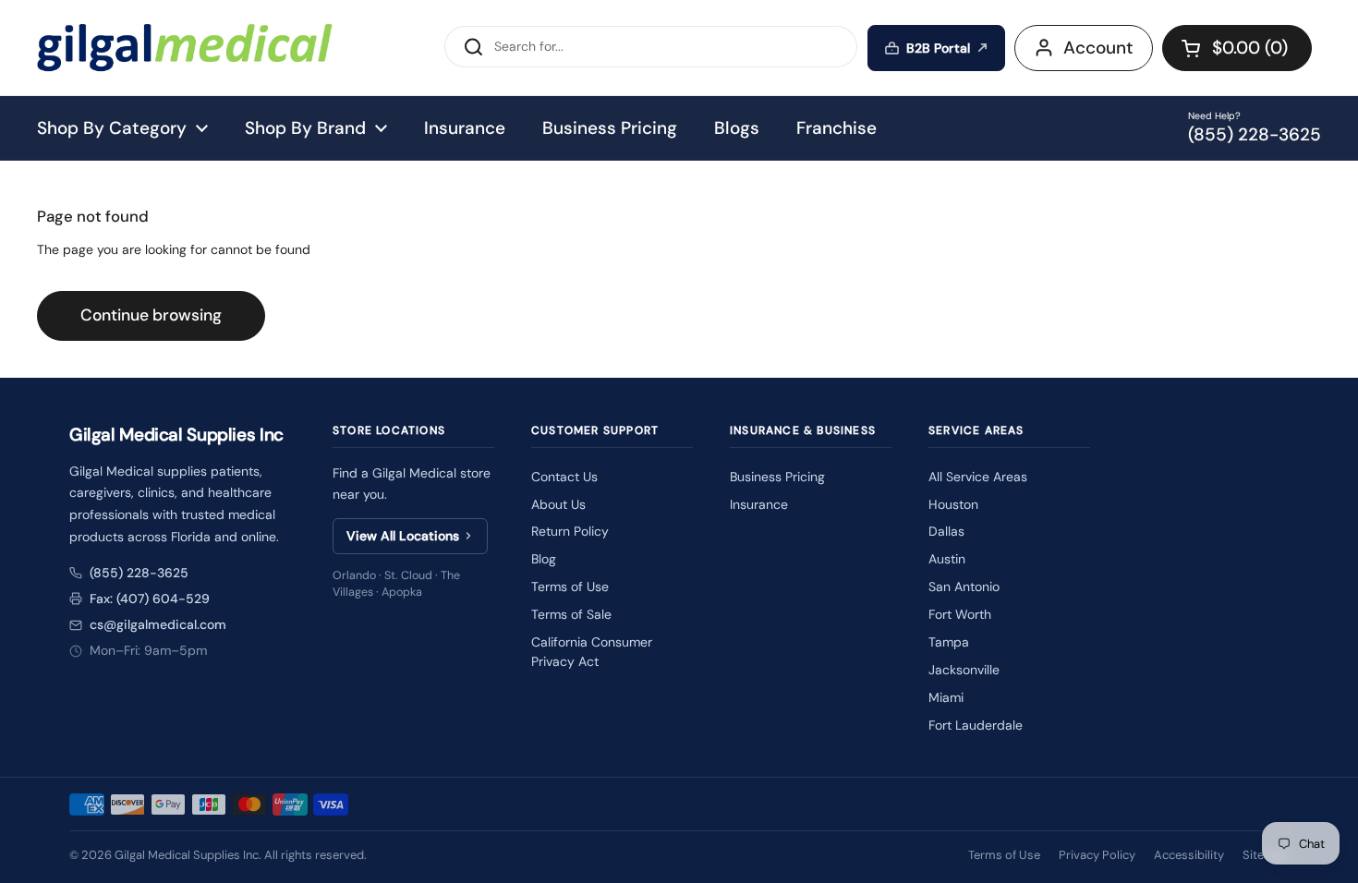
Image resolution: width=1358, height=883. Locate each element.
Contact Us (564, 476)
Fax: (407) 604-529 (150, 598)
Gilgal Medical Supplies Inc (187, 855)
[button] (1237, 48)
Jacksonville (964, 669)
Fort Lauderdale (975, 725)
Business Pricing (777, 476)
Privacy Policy (1097, 855)
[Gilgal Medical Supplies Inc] (185, 47)
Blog (543, 558)
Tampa (948, 642)
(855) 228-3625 (139, 572)
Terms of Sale (571, 614)
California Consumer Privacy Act (591, 652)
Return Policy (570, 531)
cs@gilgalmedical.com (158, 624)
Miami (946, 697)
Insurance (759, 504)
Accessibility (1189, 855)
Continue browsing (151, 315)
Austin (946, 558)
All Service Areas (977, 476)
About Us (558, 504)
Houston (953, 504)
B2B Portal (938, 48)
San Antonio (964, 586)
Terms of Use (570, 586)
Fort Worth (959, 614)
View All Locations (402, 535)
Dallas (946, 531)
